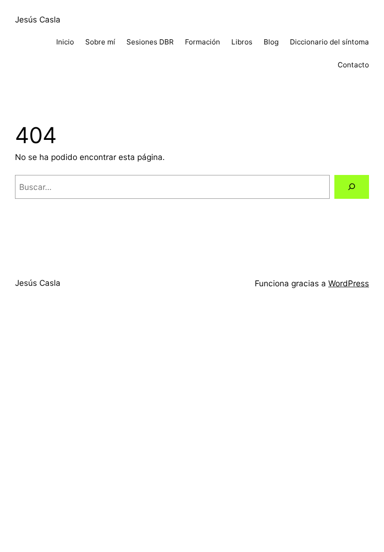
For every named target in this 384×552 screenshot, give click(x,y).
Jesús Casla (37, 19)
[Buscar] (351, 187)
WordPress (348, 283)
